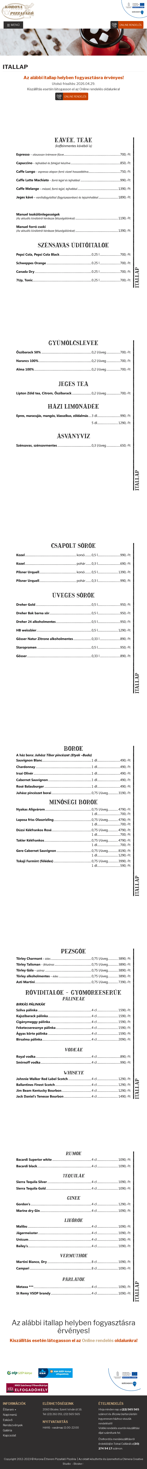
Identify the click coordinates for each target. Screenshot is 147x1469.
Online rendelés (130, 25)
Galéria (7, 1430)
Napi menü (10, 1414)
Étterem (8, 1409)
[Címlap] (73, 11)
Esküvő (8, 1420)
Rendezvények (13, 1425)
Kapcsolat (9, 1435)
